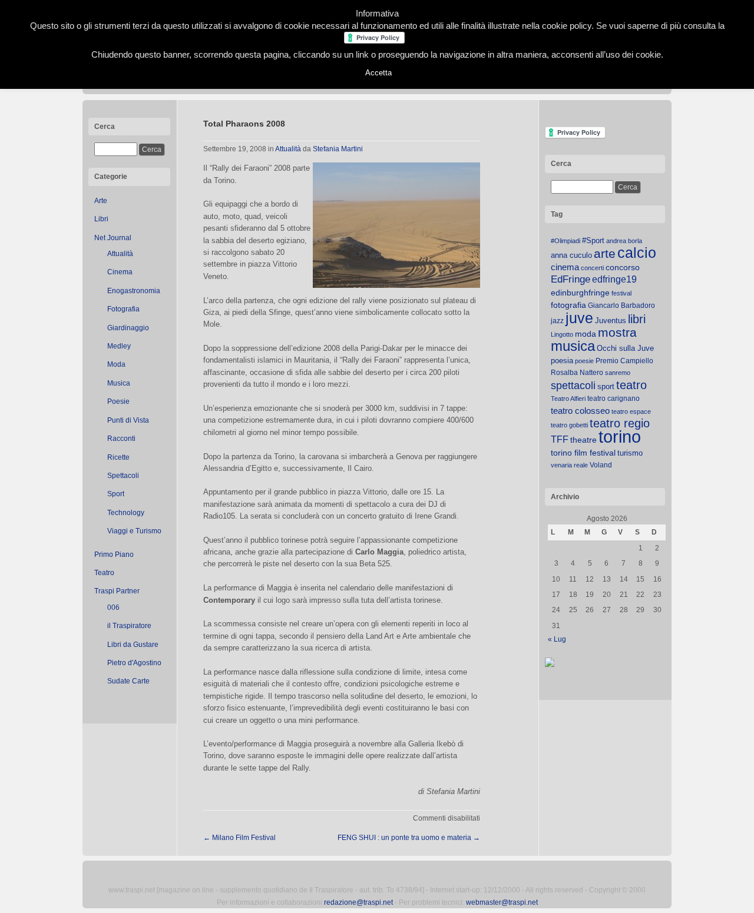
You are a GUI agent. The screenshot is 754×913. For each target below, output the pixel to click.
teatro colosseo (580, 411)
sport (605, 386)
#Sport (593, 240)
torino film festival (583, 452)
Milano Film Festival (239, 838)
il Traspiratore (129, 626)
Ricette (118, 457)
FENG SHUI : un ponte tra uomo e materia (409, 838)
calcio (636, 253)
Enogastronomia (133, 291)
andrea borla (624, 240)
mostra (617, 332)
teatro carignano (613, 398)
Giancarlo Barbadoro (621, 305)
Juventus (610, 320)
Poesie (118, 401)
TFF (559, 439)
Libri (101, 219)
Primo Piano (114, 554)
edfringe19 (614, 279)
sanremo (617, 372)
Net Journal (112, 238)
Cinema (120, 272)
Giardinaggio (128, 328)
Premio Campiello (624, 361)
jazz (557, 321)
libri (637, 319)
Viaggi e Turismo (134, 531)
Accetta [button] (378, 72)
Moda (116, 364)
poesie (584, 360)
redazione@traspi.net (358, 902)
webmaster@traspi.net (502, 902)
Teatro (104, 573)
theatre (583, 439)
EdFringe (570, 279)
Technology (125, 513)
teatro (631, 385)
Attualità (120, 254)
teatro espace (631, 411)
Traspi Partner (117, 591)
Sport (115, 494)
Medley (119, 346)
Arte (100, 201)
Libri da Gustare (132, 644)
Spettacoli (123, 476)
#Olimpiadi (565, 240)
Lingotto (562, 334)
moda (585, 333)
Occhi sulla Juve (625, 348)
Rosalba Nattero (577, 372)
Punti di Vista (128, 420)
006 (113, 607)
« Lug (557, 639)
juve (579, 318)
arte (605, 254)
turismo (630, 453)
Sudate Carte (128, 681)
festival (621, 293)
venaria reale (569, 465)
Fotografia (123, 309)
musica (573, 346)
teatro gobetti (569, 425)
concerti (592, 267)
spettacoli (573, 385)
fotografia (568, 305)
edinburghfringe (580, 292)
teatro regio (620, 423)
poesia (562, 360)
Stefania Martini (338, 149)
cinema (565, 267)
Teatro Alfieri (568, 398)
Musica (118, 383)
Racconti (121, 438)
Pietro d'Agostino (134, 663)
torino (619, 436)
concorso (623, 267)
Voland (601, 465)
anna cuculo (571, 255)
